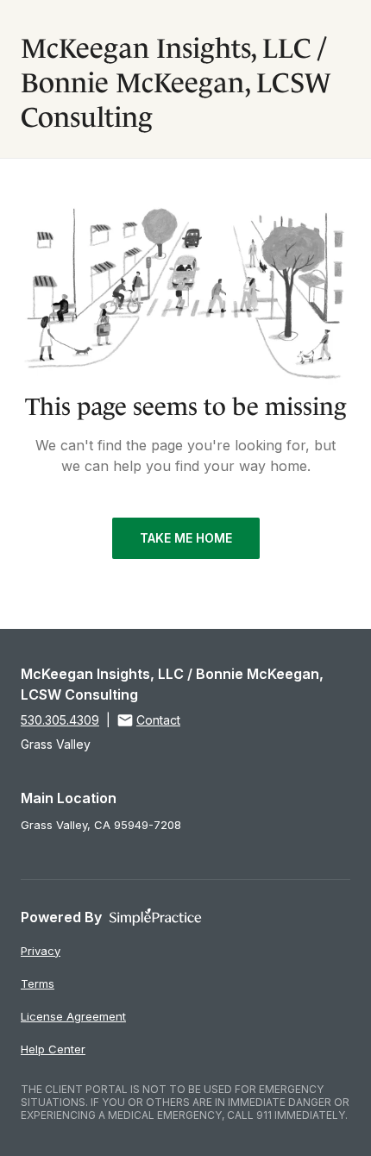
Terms (37, 983)
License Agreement (73, 1016)
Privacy (40, 951)
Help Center (53, 1049)
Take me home (186, 538)
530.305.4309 (60, 720)
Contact (158, 720)
